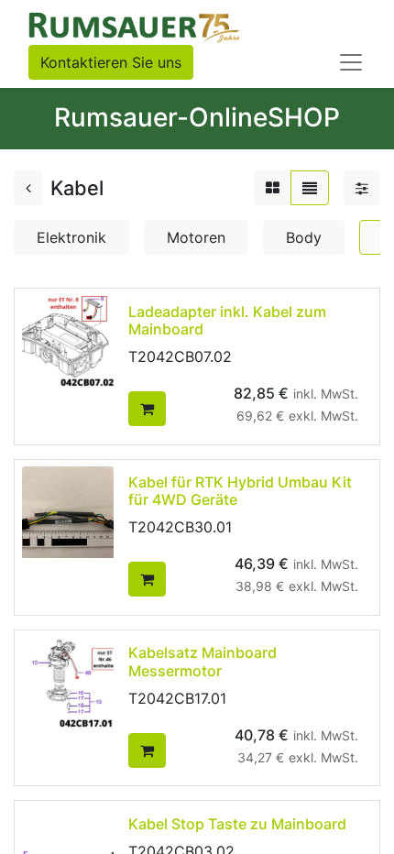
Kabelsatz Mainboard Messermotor (202, 661)
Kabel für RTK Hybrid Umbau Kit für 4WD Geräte (240, 491)
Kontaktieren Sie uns (110, 62)
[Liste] (309, 187)
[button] (147, 408)
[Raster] (272, 187)
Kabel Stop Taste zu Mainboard (237, 824)
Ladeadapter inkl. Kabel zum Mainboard (227, 320)
